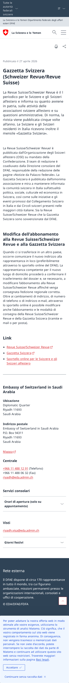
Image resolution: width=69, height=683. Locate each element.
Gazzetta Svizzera (19, 353)
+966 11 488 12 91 (15, 468)
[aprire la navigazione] (63, 32)
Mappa (8, 452)
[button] (63, 601)
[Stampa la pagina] (56, 46)
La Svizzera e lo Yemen (26, 33)
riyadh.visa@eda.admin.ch (21, 530)
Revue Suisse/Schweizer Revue (28, 347)
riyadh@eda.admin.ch (18, 477)
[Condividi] (64, 46)
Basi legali (42, 659)
